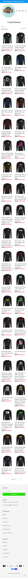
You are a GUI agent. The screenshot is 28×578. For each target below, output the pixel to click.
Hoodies (5, 542)
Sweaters (5, 549)
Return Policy (6, 525)
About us (5, 518)
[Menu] (25, 10)
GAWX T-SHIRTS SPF (15, 573)
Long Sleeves (6, 553)
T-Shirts (5, 546)
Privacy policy (6, 529)
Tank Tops (5, 556)
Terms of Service (7, 533)
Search (4, 514)
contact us (5, 522)
